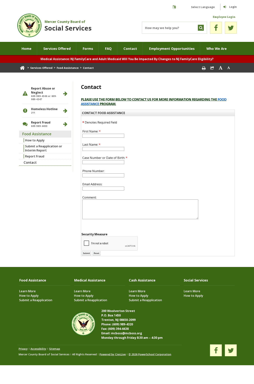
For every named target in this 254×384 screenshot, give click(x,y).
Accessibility (38, 349)
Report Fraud (34, 156)
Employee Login (224, 17)
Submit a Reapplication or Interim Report (43, 148)
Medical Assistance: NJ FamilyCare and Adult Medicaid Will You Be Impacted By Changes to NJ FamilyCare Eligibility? (127, 59)
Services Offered (57, 48)
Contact (130, 48)
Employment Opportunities (171, 48)
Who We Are (216, 48)
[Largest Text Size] (220, 68)
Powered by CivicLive (112, 354)
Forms (88, 48)
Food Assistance (68, 68)
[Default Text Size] (228, 68)
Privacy (23, 349)
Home (26, 48)
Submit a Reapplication (35, 300)
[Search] (201, 28)
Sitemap (54, 349)
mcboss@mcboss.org (126, 333)
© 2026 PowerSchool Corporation (149, 354)
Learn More (27, 291)
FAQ (108, 48)
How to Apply (35, 140)
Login (233, 7)
